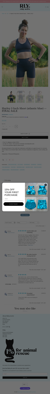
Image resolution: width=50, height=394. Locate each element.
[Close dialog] (45, 185)
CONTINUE (14, 204)
